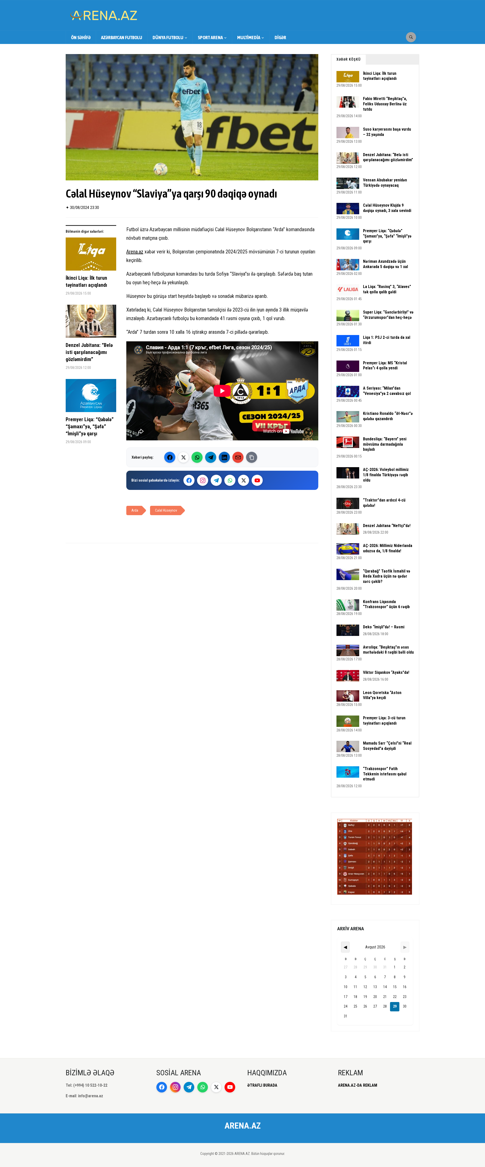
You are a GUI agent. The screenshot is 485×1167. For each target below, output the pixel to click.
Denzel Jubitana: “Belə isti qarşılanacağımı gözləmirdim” (89, 352)
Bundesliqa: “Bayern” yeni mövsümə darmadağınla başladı (384, 444)
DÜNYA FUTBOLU (168, 37)
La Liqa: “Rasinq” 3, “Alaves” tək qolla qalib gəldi (387, 289)
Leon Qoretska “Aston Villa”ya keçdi (382, 695)
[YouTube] (257, 480)
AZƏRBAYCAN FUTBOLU (121, 37)
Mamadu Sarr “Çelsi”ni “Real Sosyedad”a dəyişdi (387, 746)
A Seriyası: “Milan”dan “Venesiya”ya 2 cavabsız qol (387, 391)
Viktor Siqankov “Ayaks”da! (386, 672)
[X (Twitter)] (183, 457)
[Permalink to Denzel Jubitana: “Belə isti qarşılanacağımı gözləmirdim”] (91, 323)
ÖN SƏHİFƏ (81, 37)
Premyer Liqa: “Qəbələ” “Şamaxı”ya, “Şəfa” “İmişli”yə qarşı (90, 426)
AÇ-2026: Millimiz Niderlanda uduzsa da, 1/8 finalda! (387, 548)
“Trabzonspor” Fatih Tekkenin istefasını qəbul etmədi (384, 774)
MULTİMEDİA (248, 37)
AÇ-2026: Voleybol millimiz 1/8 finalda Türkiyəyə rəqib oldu (386, 475)
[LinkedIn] (224, 457)
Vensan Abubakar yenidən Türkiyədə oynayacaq (385, 183)
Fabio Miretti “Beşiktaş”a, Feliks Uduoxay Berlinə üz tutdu (385, 104)
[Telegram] (210, 457)
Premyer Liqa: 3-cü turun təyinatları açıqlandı (384, 721)
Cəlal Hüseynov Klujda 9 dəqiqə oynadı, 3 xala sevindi (387, 208)
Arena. (132, 252)
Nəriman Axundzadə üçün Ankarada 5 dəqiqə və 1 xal (385, 264)
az (141, 252)
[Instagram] (202, 480)
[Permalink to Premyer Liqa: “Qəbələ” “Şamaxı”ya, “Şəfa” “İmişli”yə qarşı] (91, 397)
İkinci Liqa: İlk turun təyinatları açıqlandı (86, 281)
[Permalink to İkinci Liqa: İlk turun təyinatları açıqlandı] (91, 255)
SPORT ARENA (210, 37)
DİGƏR (280, 37)
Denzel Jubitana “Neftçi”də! (386, 525)
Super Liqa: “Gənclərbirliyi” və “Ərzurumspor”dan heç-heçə (388, 315)
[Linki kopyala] (251, 457)
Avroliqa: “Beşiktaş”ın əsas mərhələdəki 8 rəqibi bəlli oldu (388, 650)
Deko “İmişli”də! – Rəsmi (383, 627)
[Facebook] (169, 457)
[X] (243, 480)
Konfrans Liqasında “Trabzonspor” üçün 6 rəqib (386, 604)
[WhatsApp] (197, 457)
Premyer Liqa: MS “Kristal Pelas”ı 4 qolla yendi (385, 366)
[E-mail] (238, 457)
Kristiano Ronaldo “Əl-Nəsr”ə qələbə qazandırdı (388, 416)
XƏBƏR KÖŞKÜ (348, 59)
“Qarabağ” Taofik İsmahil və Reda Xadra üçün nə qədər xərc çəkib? (386, 576)
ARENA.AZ (243, 1126)
